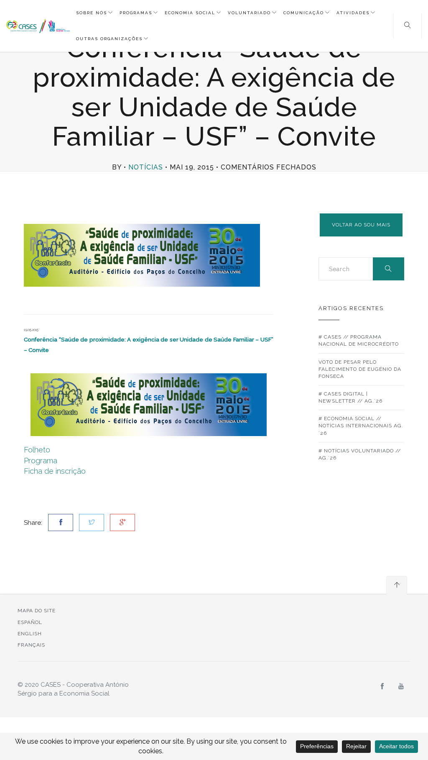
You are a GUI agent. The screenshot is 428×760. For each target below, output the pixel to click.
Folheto (37, 449)
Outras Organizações (109, 38)
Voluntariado (249, 12)
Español (30, 622)
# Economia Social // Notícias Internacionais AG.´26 (360, 426)
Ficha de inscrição (55, 471)
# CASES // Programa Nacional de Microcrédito (358, 340)
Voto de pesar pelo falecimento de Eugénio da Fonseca (359, 369)
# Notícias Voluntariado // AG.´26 (359, 454)
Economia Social (190, 12)
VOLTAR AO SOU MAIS (361, 225)
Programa (40, 460)
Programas (136, 12)
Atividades (352, 12)
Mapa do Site (37, 611)
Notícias (145, 167)
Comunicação (303, 12)
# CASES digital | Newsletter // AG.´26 (350, 397)
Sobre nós (91, 12)
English (30, 634)
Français (31, 645)
